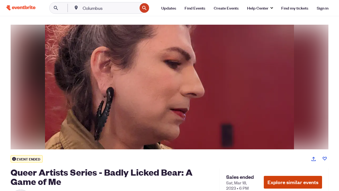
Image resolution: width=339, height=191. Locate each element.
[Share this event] (313, 159)
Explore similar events (292, 182)
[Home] (20, 8)
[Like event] (324, 158)
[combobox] (109, 8)
